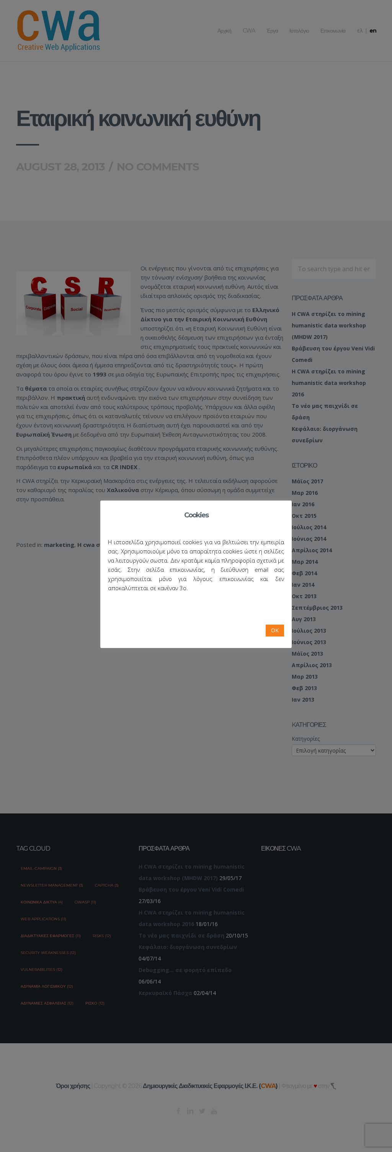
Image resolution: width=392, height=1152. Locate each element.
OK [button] (275, 630)
